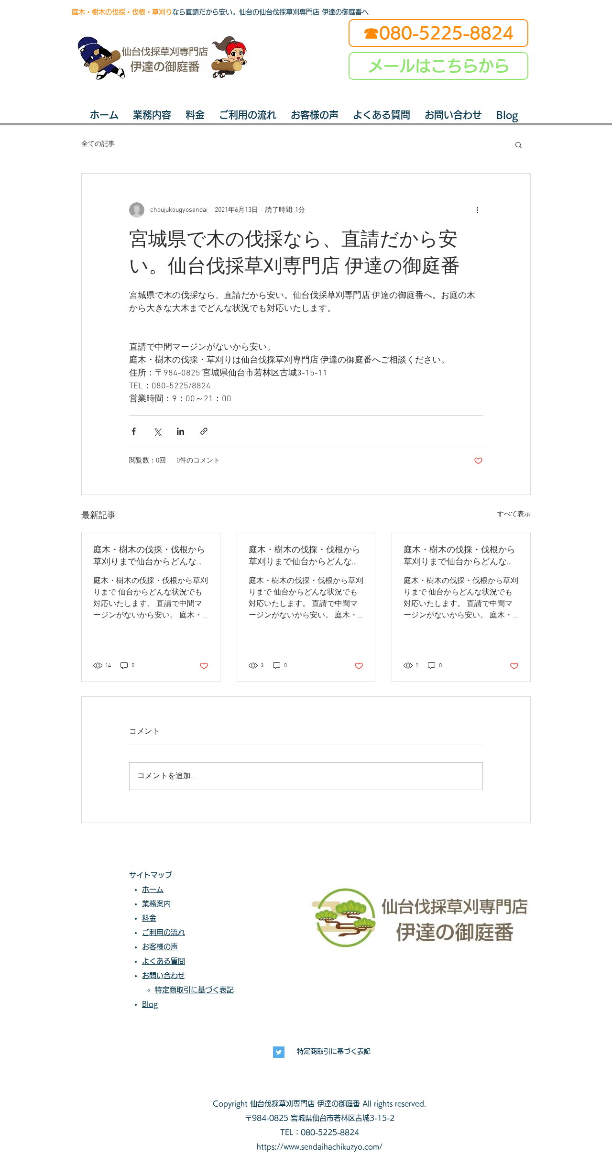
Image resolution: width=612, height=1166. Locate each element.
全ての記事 (98, 144)
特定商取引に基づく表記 (334, 1051)
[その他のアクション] (477, 210)
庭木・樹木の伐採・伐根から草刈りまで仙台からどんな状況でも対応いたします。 (149, 556)
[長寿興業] (278, 1052)
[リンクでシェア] (203, 431)
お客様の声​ (163, 946)
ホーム (153, 889)
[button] (518, 144)
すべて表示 (514, 514)
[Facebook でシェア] (133, 431)
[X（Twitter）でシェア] (157, 431)
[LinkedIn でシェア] (180, 431)
